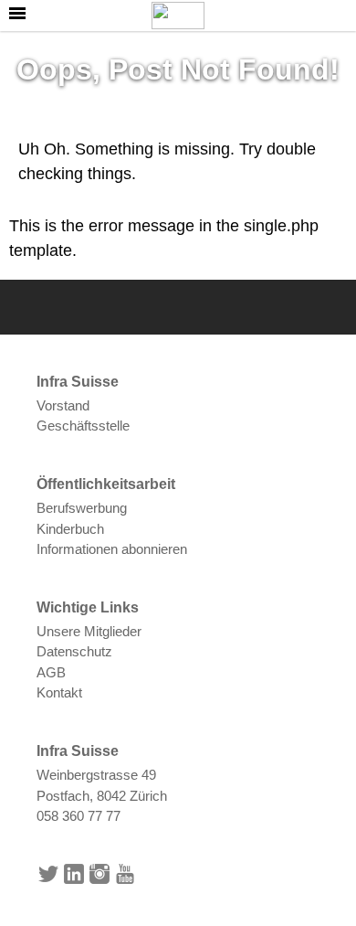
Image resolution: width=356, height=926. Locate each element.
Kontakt (59, 692)
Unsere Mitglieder (89, 631)
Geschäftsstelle (83, 425)
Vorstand (63, 405)
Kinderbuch (70, 529)
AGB (51, 672)
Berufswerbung (82, 508)
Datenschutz (74, 651)
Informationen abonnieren (112, 549)
